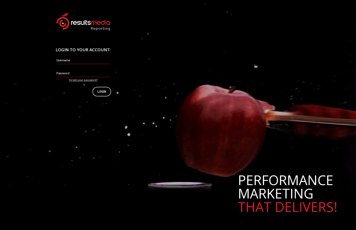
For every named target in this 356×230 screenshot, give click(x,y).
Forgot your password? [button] (83, 80)
